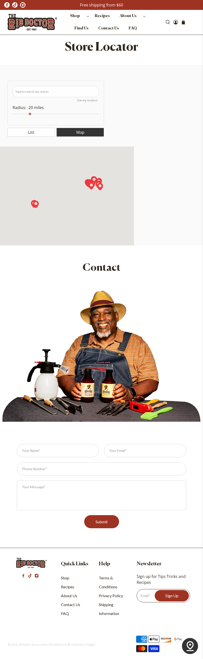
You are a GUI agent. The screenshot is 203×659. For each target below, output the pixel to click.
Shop (75, 16)
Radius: (19, 107)
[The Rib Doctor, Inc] (32, 22)
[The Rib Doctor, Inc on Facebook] (7, 5)
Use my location (87, 100)
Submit (102, 521)
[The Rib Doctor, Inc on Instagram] (36, 576)
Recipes (102, 16)
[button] (100, 186)
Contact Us (108, 28)
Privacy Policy (111, 595)
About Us (128, 16)
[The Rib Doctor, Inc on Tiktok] (30, 576)
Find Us (81, 28)
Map (80, 132)
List (31, 132)
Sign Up (171, 595)
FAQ (133, 28)
